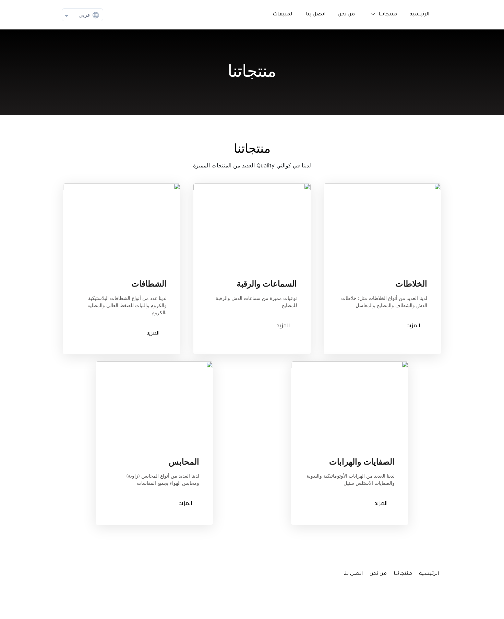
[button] (382, 15)
